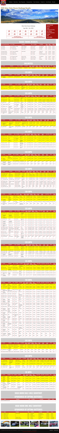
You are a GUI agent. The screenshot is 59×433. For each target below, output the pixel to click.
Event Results (50, 25)
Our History (49, 31)
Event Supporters (51, 32)
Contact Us (51, 430)
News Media (49, 37)
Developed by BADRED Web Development (29, 431)
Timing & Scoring (51, 29)
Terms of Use (56, 430)
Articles (48, 34)
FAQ (48, 35)
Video (48, 28)
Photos (48, 26)
